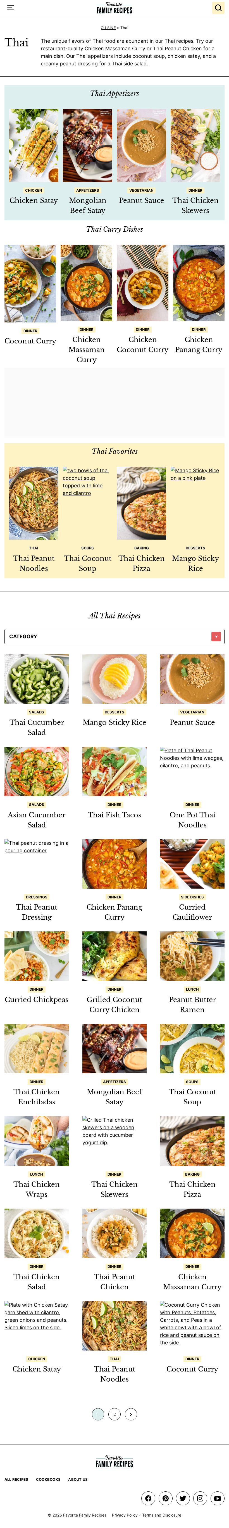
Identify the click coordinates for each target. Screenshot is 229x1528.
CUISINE (108, 27)
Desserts (195, 548)
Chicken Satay (33, 200)
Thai (33, 548)
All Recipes (16, 1479)
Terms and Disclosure (161, 1515)
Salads (36, 712)
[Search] (218, 8)
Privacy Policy (125, 1515)
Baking (141, 548)
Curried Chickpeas (36, 1000)
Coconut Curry (30, 341)
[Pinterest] (166, 1498)
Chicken (33, 190)
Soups (87, 548)
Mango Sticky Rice (114, 722)
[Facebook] (148, 1498)
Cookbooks (48, 1479)
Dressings (36, 897)
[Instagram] (200, 1498)
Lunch (192, 989)
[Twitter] (183, 1498)
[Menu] (10, 8)
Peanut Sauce (141, 200)
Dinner (195, 190)
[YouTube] (218, 1498)
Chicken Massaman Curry (86, 350)
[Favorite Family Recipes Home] (114, 8)
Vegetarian (141, 190)
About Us (78, 1479)
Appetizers (87, 190)
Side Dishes (192, 897)
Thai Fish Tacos (114, 815)
